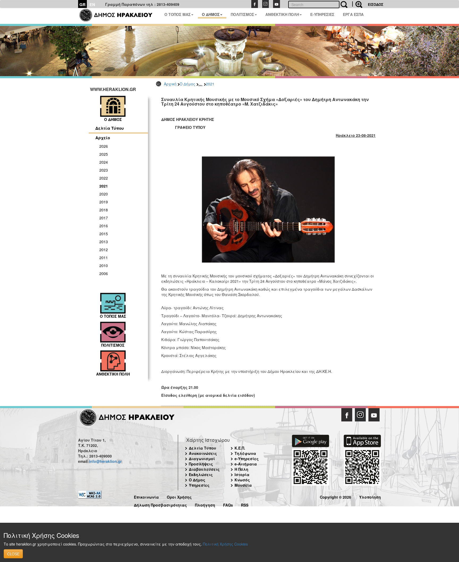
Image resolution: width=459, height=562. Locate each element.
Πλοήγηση (205, 504)
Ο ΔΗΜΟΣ (211, 14)
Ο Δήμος (187, 83)
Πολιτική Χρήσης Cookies (225, 544)
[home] (119, 16)
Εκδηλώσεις (201, 474)
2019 (103, 201)
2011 (103, 257)
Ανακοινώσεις (203, 453)
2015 (103, 233)
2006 (103, 273)
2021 (210, 83)
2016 (103, 225)
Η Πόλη (241, 469)
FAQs (228, 504)
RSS (244, 504)
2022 (103, 178)
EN (92, 4)
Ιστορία (242, 474)
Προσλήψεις (201, 464)
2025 (103, 154)
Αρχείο (102, 138)
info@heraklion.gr (105, 461)
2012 (103, 249)
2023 (103, 170)
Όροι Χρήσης (179, 496)
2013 (103, 241)
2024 (103, 162)
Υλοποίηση (370, 496)
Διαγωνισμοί (202, 458)
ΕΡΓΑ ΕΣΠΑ (353, 14)
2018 (103, 209)
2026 (103, 146)
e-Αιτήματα (246, 464)
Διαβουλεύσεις (204, 469)
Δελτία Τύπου (109, 128)
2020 (103, 194)
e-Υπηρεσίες (247, 458)
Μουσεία (243, 485)
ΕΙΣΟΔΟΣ (375, 4)
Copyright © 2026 (335, 496)
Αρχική (170, 83)
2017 (103, 217)
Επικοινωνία (146, 496)
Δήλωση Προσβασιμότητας (160, 504)
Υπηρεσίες (199, 485)
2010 (103, 265)
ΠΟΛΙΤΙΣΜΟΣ (242, 14)
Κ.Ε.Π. (240, 448)
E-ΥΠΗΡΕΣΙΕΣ (322, 14)
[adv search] (357, 4)
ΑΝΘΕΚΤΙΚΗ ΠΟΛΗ (282, 14)
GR (82, 4)
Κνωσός (242, 479)
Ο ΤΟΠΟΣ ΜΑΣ (177, 14)
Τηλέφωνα (245, 453)
